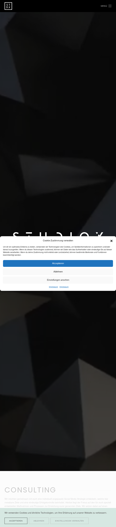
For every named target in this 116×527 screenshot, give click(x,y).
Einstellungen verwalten (69, 521)
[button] (111, 240)
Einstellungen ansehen (58, 280)
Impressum (53, 286)
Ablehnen (58, 271)
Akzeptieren (58, 263)
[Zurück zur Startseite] (9, 6)
